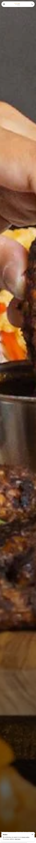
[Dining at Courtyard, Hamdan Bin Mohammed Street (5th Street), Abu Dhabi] (17, 4)
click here (17, 839)
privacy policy (25, 837)
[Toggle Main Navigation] (4, 4)
